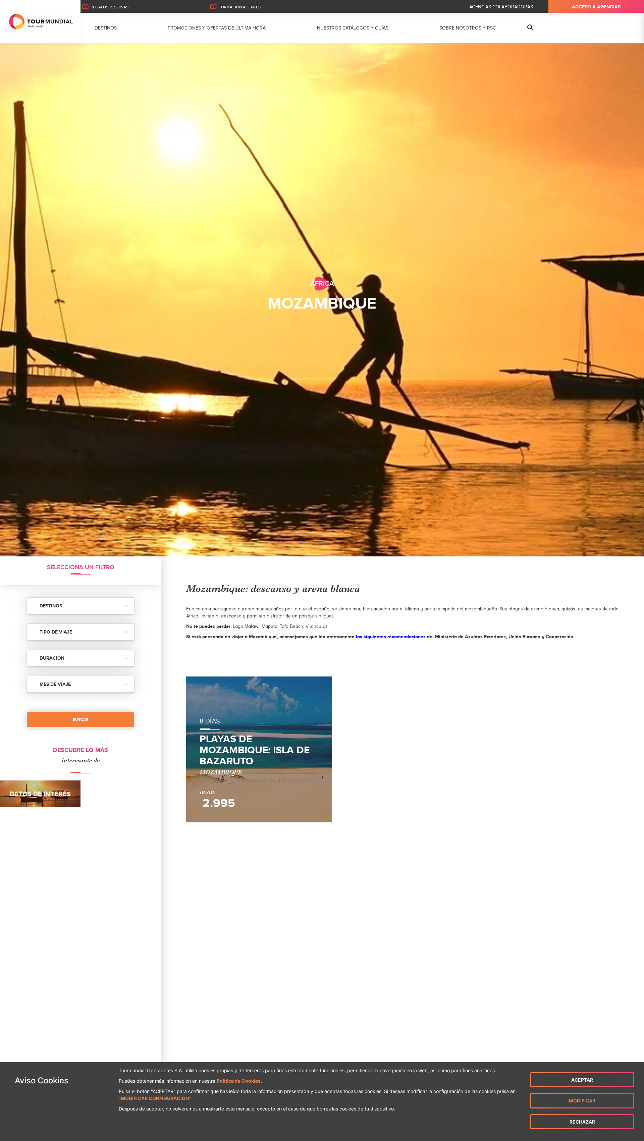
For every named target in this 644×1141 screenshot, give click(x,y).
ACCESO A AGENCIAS (596, 6)
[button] (80, 605)
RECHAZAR (582, 1122)
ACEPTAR (582, 1080)
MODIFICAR (582, 1100)
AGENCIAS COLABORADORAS (501, 6)
